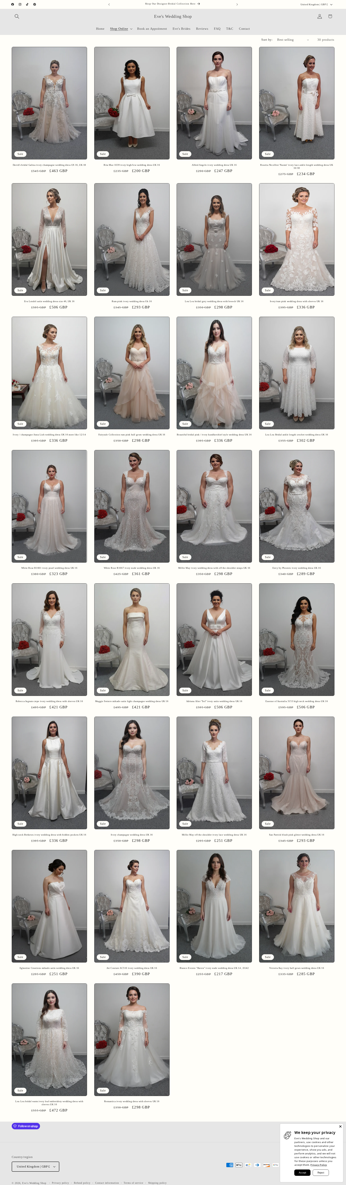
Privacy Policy (318, 1164)
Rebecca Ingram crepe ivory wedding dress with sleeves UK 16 (49, 701)
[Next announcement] (237, 4)
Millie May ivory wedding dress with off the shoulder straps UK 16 (214, 568)
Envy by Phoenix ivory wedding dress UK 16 (296, 568)
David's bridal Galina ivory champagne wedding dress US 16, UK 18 (49, 165)
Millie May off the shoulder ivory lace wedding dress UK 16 (214, 834)
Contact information (107, 1182)
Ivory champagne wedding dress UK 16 (132, 834)
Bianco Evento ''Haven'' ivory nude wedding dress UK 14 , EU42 (214, 968)
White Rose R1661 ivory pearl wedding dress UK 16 (49, 568)
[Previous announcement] (109, 4)
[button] (17, 16)
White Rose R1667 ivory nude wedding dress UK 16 (132, 568)
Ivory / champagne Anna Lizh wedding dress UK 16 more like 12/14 (49, 434)
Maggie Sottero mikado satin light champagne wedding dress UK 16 (131, 701)
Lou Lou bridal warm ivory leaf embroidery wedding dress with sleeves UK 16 (49, 1103)
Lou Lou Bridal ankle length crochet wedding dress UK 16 (296, 434)
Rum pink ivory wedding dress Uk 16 (132, 301)
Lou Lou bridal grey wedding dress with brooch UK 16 (214, 301)
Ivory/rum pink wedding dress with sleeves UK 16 (296, 301)
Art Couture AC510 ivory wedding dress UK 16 (132, 968)
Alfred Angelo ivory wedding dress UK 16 (214, 165)
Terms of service (133, 1182)
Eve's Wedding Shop (34, 1182)
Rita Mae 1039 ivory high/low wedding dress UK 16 (132, 165)
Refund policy (82, 1182)
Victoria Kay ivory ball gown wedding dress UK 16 (296, 968)
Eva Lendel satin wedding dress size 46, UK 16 (49, 301)
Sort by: (266, 39)
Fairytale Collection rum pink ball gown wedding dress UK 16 (131, 434)
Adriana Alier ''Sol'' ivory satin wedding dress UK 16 (214, 701)
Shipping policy (157, 1182)
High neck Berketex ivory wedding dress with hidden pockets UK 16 (49, 834)
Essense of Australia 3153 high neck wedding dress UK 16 (296, 701)
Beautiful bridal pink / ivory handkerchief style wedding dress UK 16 (214, 434)
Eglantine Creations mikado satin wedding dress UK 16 (49, 968)
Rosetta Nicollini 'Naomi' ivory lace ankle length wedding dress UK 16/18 (296, 166)
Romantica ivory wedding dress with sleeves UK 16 (131, 1101)
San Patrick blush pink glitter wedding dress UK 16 (296, 834)
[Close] (340, 1126)
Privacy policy (60, 1182)
